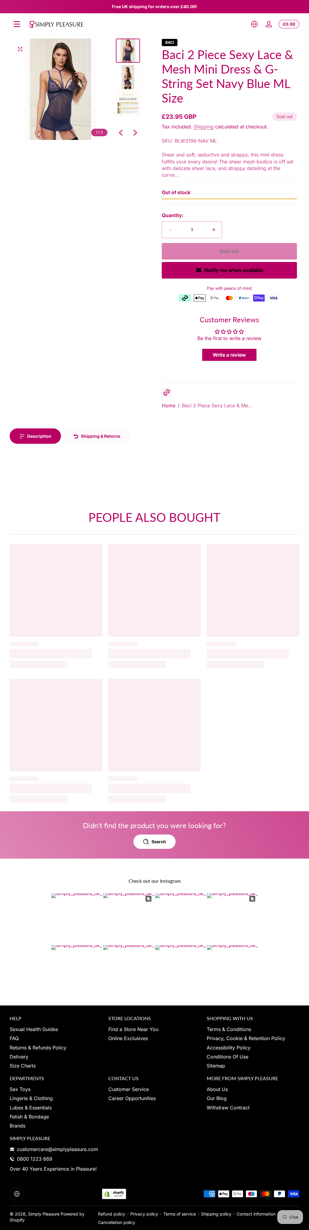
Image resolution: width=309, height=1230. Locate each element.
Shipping (204, 127)
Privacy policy (144, 1213)
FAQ (14, 1038)
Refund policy (111, 1213)
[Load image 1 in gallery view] (128, 51)
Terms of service (179, 1213)
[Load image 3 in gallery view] (128, 104)
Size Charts (23, 1066)
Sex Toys (20, 1089)
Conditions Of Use (227, 1057)
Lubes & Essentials (31, 1108)
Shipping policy (216, 1213)
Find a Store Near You (133, 1029)
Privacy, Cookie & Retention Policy (246, 1038)
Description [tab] (39, 436)
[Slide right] (135, 132)
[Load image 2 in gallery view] (128, 77)
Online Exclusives (128, 1038)
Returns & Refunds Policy (38, 1048)
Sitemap (216, 1066)
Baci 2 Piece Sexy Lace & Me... (217, 405)
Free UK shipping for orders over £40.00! (154, 6)
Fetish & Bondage (29, 1117)
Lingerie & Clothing (31, 1098)
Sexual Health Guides (34, 1029)
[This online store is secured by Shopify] (114, 1194)
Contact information (256, 1213)
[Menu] (17, 24)
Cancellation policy (116, 1222)
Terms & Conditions (229, 1029)
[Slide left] (120, 132)
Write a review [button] (229, 355)
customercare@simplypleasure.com (57, 1149)
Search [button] (158, 841)
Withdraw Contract (228, 1108)
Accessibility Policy (228, 1048)
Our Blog (217, 1098)
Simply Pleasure (43, 1213)
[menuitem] (56, 1029)
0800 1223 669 (34, 1159)
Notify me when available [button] (233, 270)
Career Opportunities (132, 1098)
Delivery (19, 1057)
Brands (17, 1126)
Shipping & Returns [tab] (100, 436)
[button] (254, 24)
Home (168, 405)
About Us (217, 1089)
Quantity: (172, 215)
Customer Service (128, 1089)
